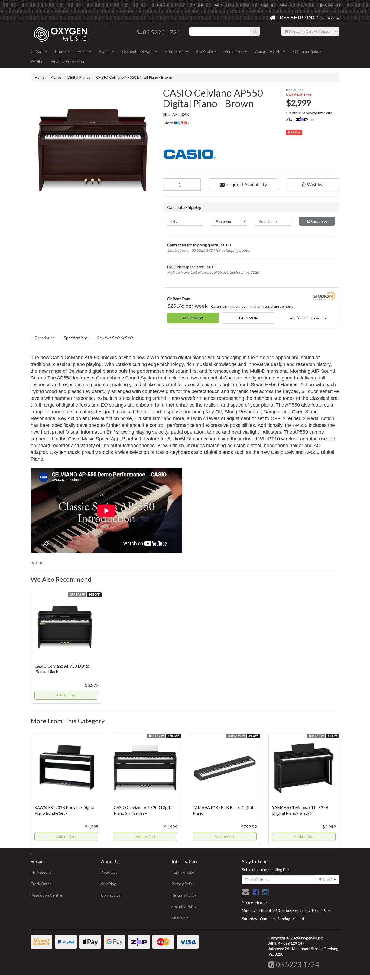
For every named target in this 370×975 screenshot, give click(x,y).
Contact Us (305, 5)
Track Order (41, 883)
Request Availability (246, 184)
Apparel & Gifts (268, 51)
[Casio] (251, 153)
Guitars (37, 51)
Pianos (105, 51)
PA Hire (37, 61)
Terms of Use (182, 872)
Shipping (267, 5)
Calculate (318, 221)
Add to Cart (66, 695)
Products (163, 5)
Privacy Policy (182, 883)
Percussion (234, 51)
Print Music (175, 51)
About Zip (180, 917)
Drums (61, 51)
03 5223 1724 (296, 964)
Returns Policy (183, 895)
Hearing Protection (67, 61)
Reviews (104, 337)
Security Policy (183, 906)
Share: (169, 123)
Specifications (76, 337)
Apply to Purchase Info (308, 318)
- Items (309, 31)
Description (45, 337)
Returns (285, 5)
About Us (247, 5)
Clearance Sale (306, 51)
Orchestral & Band (138, 51)
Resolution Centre (46, 895)
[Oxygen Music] (60, 32)
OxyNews (200, 5)
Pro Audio (205, 51)
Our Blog (108, 883)
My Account (41, 872)
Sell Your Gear (224, 5)
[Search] (255, 31)
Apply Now (193, 318)
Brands (181, 5)
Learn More (248, 318)
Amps (83, 51)
